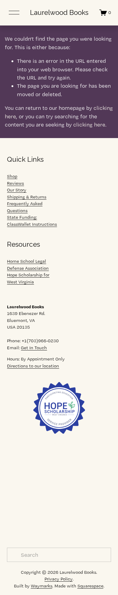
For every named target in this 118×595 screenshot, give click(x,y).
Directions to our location (33, 366)
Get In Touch (34, 347)
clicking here (89, 124)
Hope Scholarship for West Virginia (28, 278)
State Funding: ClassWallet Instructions (32, 221)
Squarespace (90, 586)
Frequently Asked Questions (24, 207)
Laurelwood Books (59, 12)
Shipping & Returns (26, 197)
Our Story (16, 190)
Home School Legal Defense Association (28, 265)
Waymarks (41, 586)
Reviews (15, 183)
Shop (12, 176)
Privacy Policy (58, 579)
